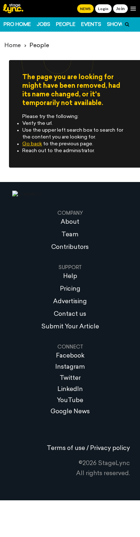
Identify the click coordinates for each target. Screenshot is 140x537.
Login (103, 8)
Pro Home (17, 24)
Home (12, 46)
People (65, 24)
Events (91, 24)
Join (120, 8)
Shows (117, 24)
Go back (32, 144)
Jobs (43, 24)
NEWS (85, 8)
